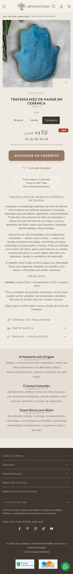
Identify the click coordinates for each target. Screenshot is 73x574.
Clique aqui (11, 306)
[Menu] (4, 6)
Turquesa (52, 121)
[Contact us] (65, 566)
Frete (34, 144)
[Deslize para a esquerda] (57, 83)
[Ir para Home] (33, 6)
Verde (35, 121)
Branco (20, 121)
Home (5, 16)
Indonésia (36, 93)
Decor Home (12, 16)
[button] (53, 6)
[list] (36, 393)
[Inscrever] (68, 502)
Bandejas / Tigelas (23, 16)
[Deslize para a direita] (65, 83)
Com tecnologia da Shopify (37, 551)
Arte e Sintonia (22, 543)
